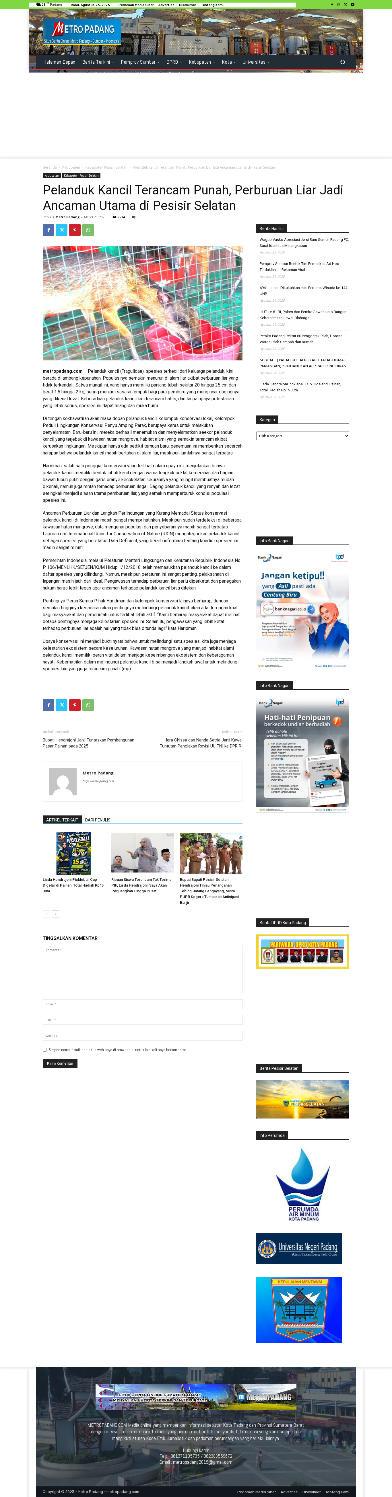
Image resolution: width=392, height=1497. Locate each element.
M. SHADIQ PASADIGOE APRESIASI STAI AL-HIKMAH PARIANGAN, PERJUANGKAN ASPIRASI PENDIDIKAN (303, 363)
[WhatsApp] (88, 230)
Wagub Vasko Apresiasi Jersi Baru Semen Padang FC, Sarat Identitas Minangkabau (304, 242)
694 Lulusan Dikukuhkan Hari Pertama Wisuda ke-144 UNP (303, 291)
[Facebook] (332, 4)
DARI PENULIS (97, 820)
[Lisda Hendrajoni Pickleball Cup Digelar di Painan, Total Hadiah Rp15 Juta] (74, 853)
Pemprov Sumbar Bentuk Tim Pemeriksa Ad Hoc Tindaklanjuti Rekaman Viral (299, 266)
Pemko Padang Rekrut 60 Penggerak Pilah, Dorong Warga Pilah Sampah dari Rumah (301, 339)
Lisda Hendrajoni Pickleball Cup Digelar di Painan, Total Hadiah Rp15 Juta (73, 885)
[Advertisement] (196, 115)
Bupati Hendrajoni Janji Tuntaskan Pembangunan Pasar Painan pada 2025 (88, 743)
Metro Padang (67, 217)
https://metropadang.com (98, 781)
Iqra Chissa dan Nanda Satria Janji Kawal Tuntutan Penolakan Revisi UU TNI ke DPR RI (201, 743)
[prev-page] (46, 914)
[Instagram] (338, 4)
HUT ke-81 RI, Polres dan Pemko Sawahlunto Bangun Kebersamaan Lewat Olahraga (303, 315)
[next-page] (55, 914)
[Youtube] (352, 4)
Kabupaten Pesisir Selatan (106, 167)
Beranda (50, 167)
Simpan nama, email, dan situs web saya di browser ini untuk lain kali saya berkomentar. (118, 1049)
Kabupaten (71, 167)
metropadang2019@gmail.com (202, 1462)
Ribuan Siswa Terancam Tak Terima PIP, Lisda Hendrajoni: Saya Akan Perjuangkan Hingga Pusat (141, 885)
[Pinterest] (75, 230)
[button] (342, 62)
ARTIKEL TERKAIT (62, 820)
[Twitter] (345, 4)
